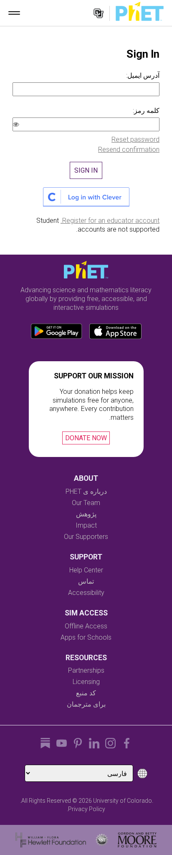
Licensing (86, 682)
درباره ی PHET (86, 491)
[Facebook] (126, 743)
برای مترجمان (86, 704)
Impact (86, 525)
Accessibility (86, 593)
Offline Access (86, 626)
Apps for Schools (86, 637)
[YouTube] (61, 743)
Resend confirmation (128, 149)
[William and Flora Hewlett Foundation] (50, 839)
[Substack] (45, 743)
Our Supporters (86, 537)
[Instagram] (110, 743)
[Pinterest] (77, 743)
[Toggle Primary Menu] (14, 12)
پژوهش (86, 514)
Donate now (86, 438)
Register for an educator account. (110, 221)
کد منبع (86, 693)
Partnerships (86, 670)
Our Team (86, 503)
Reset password (135, 139)
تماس (86, 581)
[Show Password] (18, 125)
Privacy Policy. (86, 809)
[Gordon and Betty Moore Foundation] (137, 839)
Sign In (86, 170)
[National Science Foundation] (101, 839)
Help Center (86, 570)
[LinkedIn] (94, 743)
